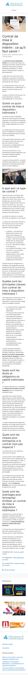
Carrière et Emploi (9, 570)
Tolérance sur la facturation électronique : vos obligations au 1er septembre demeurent (13, 663)
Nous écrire (5, 648)
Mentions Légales (7, 644)
